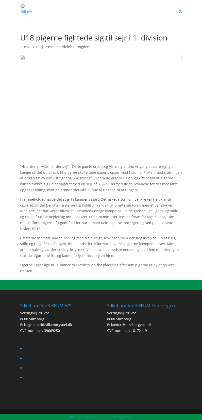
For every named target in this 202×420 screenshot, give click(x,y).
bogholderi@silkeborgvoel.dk (48, 324)
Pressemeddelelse (60, 46)
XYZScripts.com (122, 417)
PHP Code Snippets (82, 417)
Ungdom (83, 46)
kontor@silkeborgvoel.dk (131, 324)
